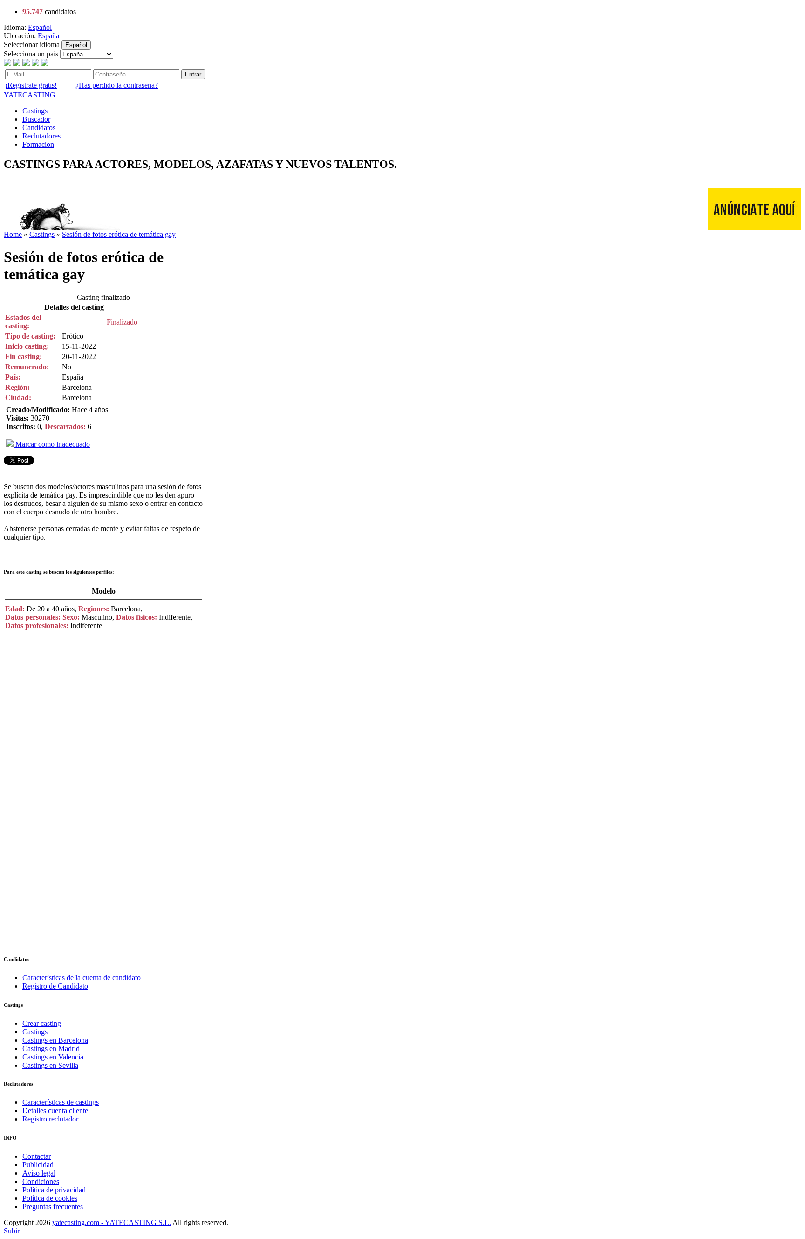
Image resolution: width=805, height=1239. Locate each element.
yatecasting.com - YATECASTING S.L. (111, 1222)
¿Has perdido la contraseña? (116, 85)
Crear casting (41, 1023)
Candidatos (38, 128)
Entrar (193, 74)
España (48, 36)
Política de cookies (49, 1198)
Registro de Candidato (55, 986)
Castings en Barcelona (55, 1040)
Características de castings (60, 1102)
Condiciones (40, 1181)
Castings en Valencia (52, 1057)
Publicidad (38, 1165)
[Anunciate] (754, 228)
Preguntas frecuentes (52, 1207)
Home (13, 234)
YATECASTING (29, 95)
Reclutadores (41, 136)
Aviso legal (38, 1173)
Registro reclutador (50, 1119)
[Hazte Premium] (173, 228)
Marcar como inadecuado (52, 444)
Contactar (36, 1156)
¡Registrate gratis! (31, 85)
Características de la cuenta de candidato (81, 978)
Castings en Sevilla (50, 1065)
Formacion (38, 144)
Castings (35, 111)
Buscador (36, 119)
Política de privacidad (54, 1190)
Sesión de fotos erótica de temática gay (119, 234)
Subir (12, 1231)
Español (40, 27)
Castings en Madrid (51, 1048)
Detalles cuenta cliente (55, 1110)
